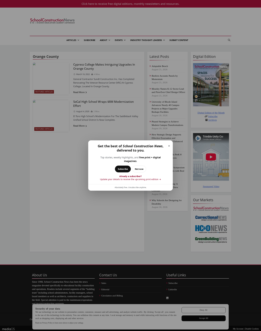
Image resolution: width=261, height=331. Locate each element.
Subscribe (123, 169)
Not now (139, 169)
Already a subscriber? (130, 178)
